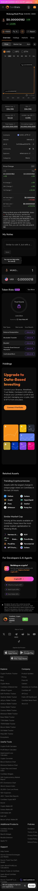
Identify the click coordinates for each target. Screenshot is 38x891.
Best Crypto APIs (13, 589)
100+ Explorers (6, 793)
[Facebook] (19, 641)
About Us (25, 704)
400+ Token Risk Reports (9, 796)
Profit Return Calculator (9, 750)
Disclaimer (31, 829)
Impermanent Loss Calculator (7, 754)
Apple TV (4, 841)
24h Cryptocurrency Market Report (10, 778)
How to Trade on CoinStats (10, 871)
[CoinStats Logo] (13, 7)
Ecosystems (5, 737)
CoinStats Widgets (7, 774)
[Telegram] (29, 148)
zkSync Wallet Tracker (8, 700)
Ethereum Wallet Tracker (9, 714)
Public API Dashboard (29, 697)
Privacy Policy (32, 835)
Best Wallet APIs (13, 594)
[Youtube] (34, 635)
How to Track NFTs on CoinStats (8, 881)
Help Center (5, 851)
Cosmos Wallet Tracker (9, 710)
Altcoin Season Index (8, 786)
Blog (2, 680)
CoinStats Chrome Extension (7, 830)
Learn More (19, 315)
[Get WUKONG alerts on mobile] (22, 31)
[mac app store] (19, 658)
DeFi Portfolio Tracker (8, 694)
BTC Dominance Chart (8, 783)
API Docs (25, 694)
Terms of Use (32, 832)
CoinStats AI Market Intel (9, 687)
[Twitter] (33, 148)
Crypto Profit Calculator (9, 746)
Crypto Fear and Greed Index (9, 769)
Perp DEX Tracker (7, 734)
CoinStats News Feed (29, 700)
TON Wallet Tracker (7, 720)
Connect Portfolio (15, 407)
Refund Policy (32, 842)
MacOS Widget (6, 834)
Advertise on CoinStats (29, 687)
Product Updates (27, 673)
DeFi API (3, 816)
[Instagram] (9, 635)
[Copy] (30, 135)
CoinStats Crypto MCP (8, 799)
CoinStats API (26, 690)
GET (25, 619)
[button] (30, 135)
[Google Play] (26, 652)
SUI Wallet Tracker (7, 730)
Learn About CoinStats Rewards (8, 875)
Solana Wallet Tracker (8, 707)
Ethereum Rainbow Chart (9, 765)
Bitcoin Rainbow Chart (8, 762)
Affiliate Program (6, 690)
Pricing (24, 677)
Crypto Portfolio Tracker (9, 673)
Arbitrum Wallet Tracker (9, 704)
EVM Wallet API (6, 813)
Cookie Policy (32, 839)
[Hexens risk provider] (19, 319)
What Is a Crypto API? (15, 585)
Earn (2, 677)
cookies (10, 885)
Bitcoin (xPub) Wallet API (9, 819)
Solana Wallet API (7, 809)
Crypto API (18, 579)
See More (31, 289)
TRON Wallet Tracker (8, 724)
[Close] (35, 2)
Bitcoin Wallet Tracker (8, 727)
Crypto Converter (7, 758)
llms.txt (3, 803)
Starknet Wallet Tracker (9, 697)
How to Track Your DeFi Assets (9, 861)
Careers (24, 683)
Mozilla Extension (7, 837)
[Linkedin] (28, 635)
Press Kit (25, 680)
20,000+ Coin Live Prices (9, 789)
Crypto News (5, 683)
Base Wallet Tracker (8, 717)
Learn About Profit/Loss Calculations (9, 867)
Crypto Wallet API (7, 806)
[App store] (11, 652)
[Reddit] (23, 635)
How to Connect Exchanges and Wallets (10, 856)
